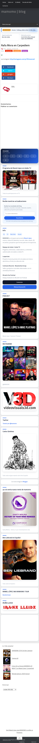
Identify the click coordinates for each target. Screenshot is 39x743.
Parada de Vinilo (27, 2)
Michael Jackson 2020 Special (20, 674)
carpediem (17, 51)
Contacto (5, 6)
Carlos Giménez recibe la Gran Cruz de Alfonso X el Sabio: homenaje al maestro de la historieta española (24, 30)
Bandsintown (7, 595)
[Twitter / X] (6, 156)
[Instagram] (19, 156)
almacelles (9, 51)
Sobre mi (10, 2)
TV (7, 234)
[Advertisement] (16, 627)
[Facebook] (13, 156)
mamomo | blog (13, 11)
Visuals (19, 234)
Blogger (25, 482)
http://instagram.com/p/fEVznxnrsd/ (22, 59)
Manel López (28, 238)
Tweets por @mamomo (10, 423)
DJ (4, 234)
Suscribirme (19, 218)
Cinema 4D (15, 658)
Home (4, 2)
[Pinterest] (26, 156)
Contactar (20, 282)
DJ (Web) (17, 2)
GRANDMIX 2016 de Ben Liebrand (22, 650)
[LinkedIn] (6, 160)
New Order (13, 234)
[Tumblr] (33, 156)
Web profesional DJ (19, 287)
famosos (24, 51)
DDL (4, 48)
